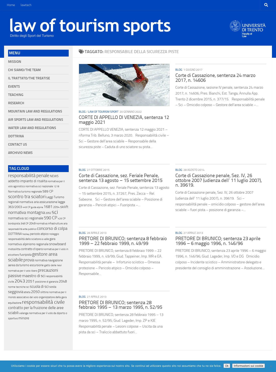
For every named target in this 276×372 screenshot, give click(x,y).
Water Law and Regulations (32, 128)
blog (82, 111)
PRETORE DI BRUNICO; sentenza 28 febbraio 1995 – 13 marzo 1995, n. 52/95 (120, 305)
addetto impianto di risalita (27, 181)
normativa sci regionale (25, 218)
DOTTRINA (15, 234)
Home (11, 5)
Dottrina (16, 136)
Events (14, 86)
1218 (56, 186)
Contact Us (17, 144)
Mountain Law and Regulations (35, 111)
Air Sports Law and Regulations (35, 120)
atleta (27, 292)
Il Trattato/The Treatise (29, 78)
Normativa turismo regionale (25, 191)
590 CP (50, 218)
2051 (30, 281)
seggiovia (15, 292)
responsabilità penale (28, 175)
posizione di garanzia (46, 281)
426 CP (61, 218)
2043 (20, 281)
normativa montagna (26, 212)
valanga (23, 313)
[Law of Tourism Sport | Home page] (90, 28)
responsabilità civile (43, 302)
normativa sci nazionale (39, 186)
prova (28, 260)
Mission (14, 62)
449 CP (26, 207)
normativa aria (29, 202)
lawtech (26, 5)
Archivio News (20, 153)
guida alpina (37, 207)
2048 (63, 281)
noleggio (54, 233)
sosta (52, 287)
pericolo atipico (39, 234)
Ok (227, 365)
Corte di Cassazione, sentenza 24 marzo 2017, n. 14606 (215, 78)
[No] (271, 366)
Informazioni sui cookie (248, 365)
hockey (25, 234)
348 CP (24, 223)
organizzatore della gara (53, 297)
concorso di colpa (52, 228)
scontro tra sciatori (27, 196)
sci (55, 212)
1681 (48, 207)
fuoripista (26, 254)
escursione (37, 265)
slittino (44, 292)
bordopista (14, 223)
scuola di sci (39, 286)
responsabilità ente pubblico (22, 229)
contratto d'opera (32, 249)
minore (23, 318)
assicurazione (48, 202)
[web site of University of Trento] (248, 26)
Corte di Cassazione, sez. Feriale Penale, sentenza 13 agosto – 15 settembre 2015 (120, 178)
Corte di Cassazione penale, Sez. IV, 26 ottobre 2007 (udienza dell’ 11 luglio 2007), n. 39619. (218, 180)
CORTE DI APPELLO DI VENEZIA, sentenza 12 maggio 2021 (124, 120)
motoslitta (14, 249)
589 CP (47, 191)
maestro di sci (33, 275)
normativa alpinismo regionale (28, 244)
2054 (56, 207)
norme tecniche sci (18, 286)
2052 (48, 212)
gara (52, 239)
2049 (32, 223)
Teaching (15, 95)
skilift (64, 207)
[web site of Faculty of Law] (248, 34)
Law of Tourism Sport (103, 111)
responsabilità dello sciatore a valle (28, 239)
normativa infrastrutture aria (51, 223)
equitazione (14, 303)
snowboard (57, 244)
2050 (35, 292)
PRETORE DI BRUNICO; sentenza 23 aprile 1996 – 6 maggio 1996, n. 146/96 (217, 241)
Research (16, 103)
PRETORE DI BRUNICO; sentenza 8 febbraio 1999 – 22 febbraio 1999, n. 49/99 (123, 241)
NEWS (54, 176)
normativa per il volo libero (22, 270)
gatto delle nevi (53, 265)
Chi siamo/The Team (24, 70)
